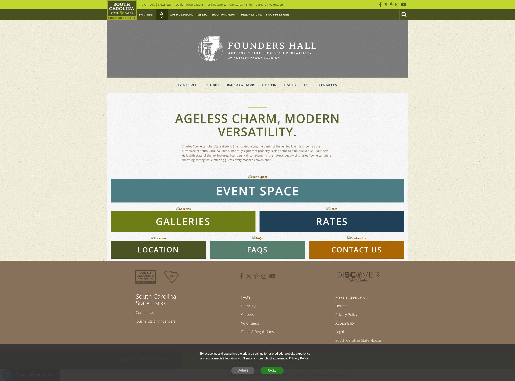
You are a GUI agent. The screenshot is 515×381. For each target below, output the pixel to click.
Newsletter (165, 4)
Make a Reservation (351, 297)
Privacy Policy (346, 314)
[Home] (122, 10)
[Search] (403, 14)
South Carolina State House (358, 340)
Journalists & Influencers (156, 321)
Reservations (195, 4)
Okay (272, 370)
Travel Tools (147, 4)
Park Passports (216, 4)
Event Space (187, 85)
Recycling (248, 305)
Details (242, 370)
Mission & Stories (251, 14)
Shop (249, 4)
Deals (179, 4)
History (290, 85)
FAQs (307, 85)
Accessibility (345, 323)
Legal (339, 331)
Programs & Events (277, 14)
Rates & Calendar (240, 85)
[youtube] (272, 277)
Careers (261, 4)
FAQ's (245, 297)
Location (269, 85)
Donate (341, 305)
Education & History (224, 14)
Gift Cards (236, 4)
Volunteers (276, 4)
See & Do (203, 14)
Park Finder (146, 14)
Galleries (212, 85)
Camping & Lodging (181, 14)
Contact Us (328, 85)
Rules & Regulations (257, 331)
